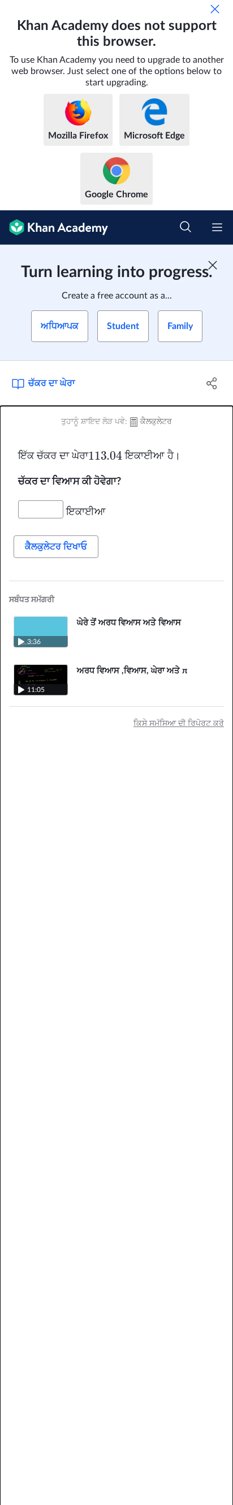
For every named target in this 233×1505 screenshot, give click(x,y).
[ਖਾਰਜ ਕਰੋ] (215, 9)
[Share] (212, 383)
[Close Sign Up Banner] (212, 265)
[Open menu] (217, 227)
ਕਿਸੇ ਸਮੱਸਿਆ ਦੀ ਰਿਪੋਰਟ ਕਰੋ (178, 724)
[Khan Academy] (54, 227)
